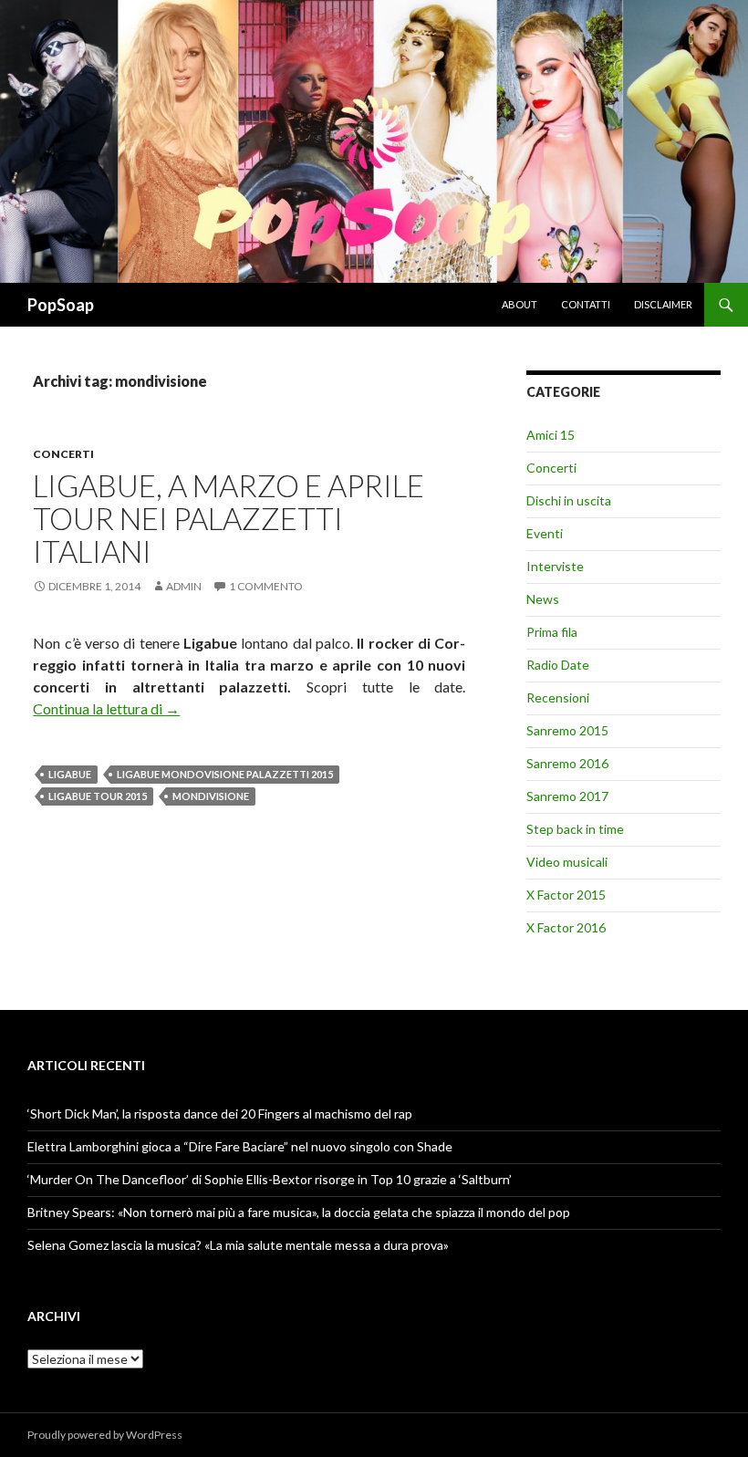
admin (184, 586)
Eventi (544, 533)
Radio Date (557, 664)
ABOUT (519, 304)
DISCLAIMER (663, 304)
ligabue (69, 774)
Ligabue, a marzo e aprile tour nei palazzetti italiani (228, 518)
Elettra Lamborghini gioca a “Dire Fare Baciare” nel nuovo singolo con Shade (239, 1146)
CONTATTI (585, 304)
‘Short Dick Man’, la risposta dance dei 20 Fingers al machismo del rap (219, 1113)
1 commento (266, 586)
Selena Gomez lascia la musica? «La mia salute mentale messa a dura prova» (238, 1245)
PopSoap (60, 305)
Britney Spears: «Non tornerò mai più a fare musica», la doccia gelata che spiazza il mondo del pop (298, 1212)
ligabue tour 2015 (97, 796)
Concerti (63, 454)
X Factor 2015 (566, 894)
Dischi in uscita (568, 500)
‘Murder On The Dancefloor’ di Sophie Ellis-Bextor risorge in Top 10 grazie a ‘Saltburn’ (269, 1179)
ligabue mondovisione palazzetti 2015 (225, 774)
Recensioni (557, 697)
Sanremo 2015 (567, 730)
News (542, 599)
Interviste (555, 566)
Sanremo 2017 (567, 796)
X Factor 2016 (566, 927)
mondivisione (210, 796)
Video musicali (567, 861)
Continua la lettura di (106, 708)
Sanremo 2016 (567, 763)
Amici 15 (550, 434)
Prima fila (551, 632)
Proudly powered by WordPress (104, 1434)
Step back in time (575, 829)
